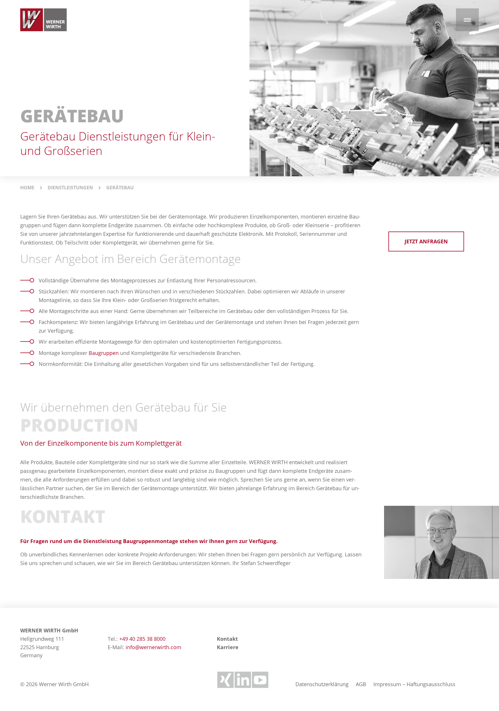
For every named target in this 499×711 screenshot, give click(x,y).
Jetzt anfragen (426, 241)
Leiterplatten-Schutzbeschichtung (251, 197)
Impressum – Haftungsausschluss (414, 684)
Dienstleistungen (70, 187)
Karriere (228, 647)
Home (27, 187)
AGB (361, 684)
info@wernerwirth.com (153, 647)
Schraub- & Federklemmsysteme (55, 199)
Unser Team (422, 192)
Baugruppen (104, 352)
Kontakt (227, 638)
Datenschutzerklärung (322, 684)
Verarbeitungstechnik (141, 194)
